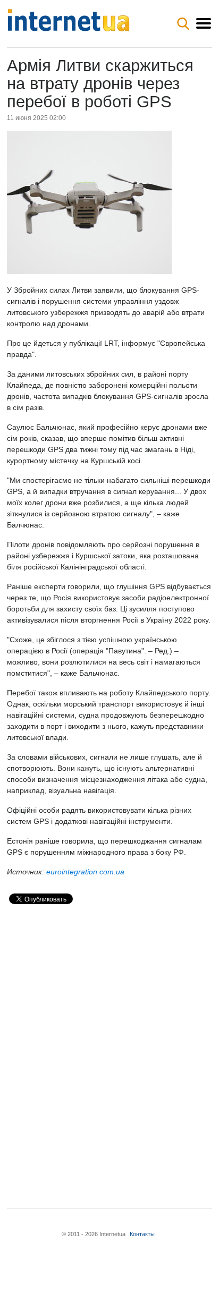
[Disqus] (109, 1047)
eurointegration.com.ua (85, 871)
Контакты (142, 1234)
